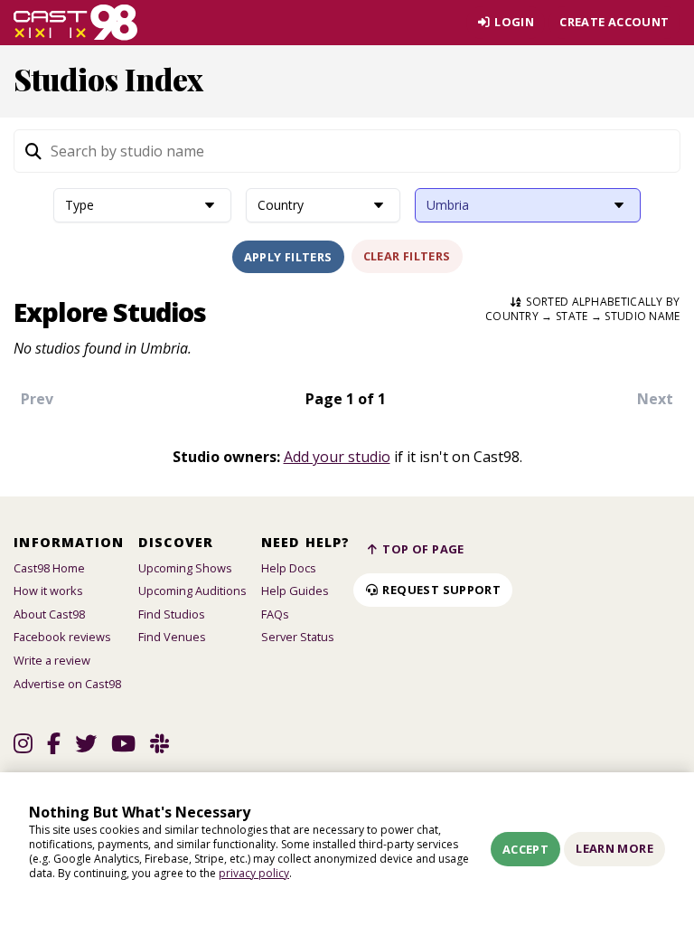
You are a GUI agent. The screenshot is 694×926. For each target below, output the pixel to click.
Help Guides (295, 590)
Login (513, 22)
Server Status (297, 636)
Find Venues (172, 636)
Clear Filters (407, 256)
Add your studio (337, 457)
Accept (525, 849)
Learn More (614, 848)
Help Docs (288, 568)
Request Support (440, 589)
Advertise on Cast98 (67, 684)
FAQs (275, 614)
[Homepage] (75, 22)
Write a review (52, 660)
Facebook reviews (62, 636)
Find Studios (171, 614)
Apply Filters (288, 257)
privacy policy (254, 873)
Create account (614, 22)
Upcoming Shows (185, 568)
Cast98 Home (49, 568)
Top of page (422, 549)
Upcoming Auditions (192, 590)
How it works (48, 590)
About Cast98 (49, 614)
